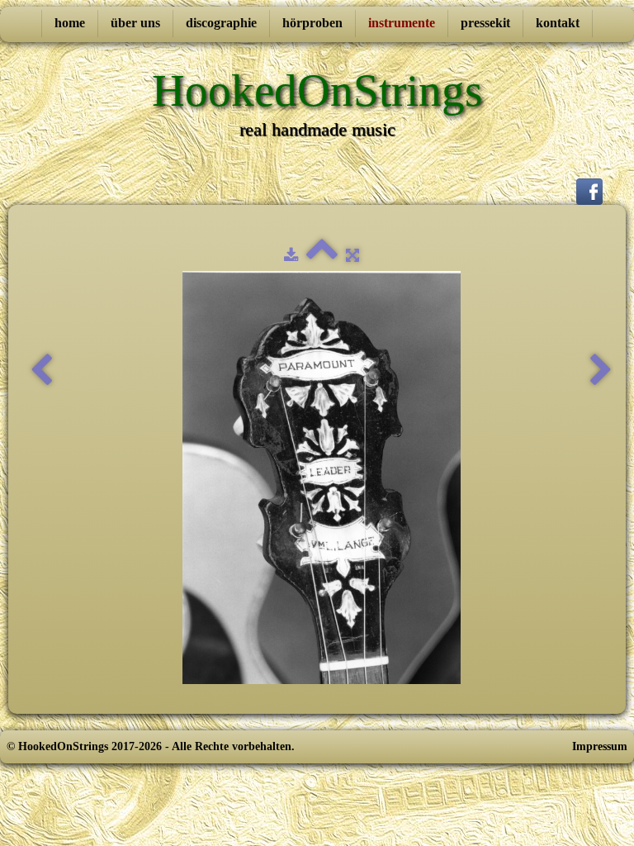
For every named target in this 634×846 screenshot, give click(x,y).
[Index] (322, 256)
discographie (221, 23)
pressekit (485, 23)
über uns (135, 23)
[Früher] (41, 371)
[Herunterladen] (291, 256)
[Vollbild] (352, 256)
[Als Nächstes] (601, 371)
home (69, 23)
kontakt (558, 23)
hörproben (312, 23)
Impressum (599, 746)
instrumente (401, 23)
